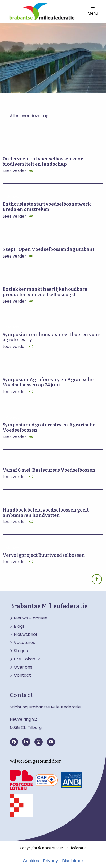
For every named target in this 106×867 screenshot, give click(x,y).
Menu (92, 12)
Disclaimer (72, 861)
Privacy (50, 861)
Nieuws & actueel (31, 618)
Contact (22, 675)
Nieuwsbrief (25, 634)
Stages (21, 651)
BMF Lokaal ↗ (27, 659)
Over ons (23, 667)
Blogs (19, 626)
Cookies (31, 861)
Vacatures (24, 643)
